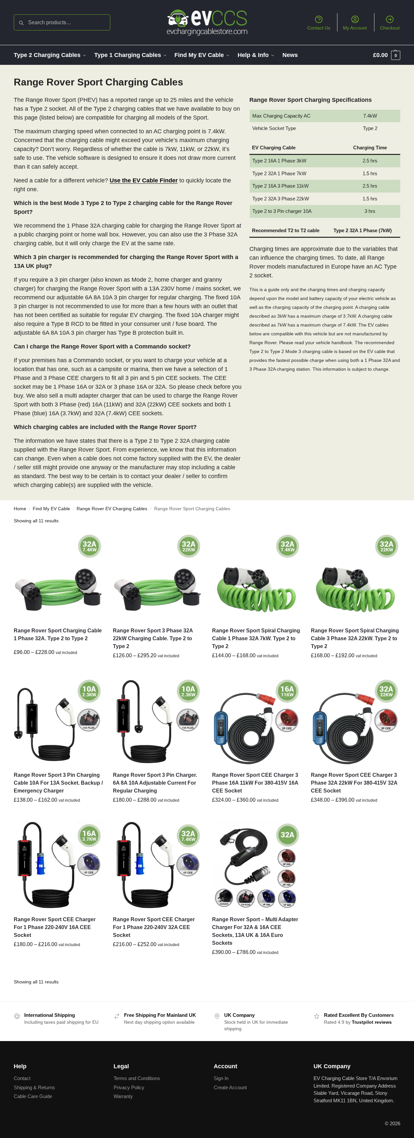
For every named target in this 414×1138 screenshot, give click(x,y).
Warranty (123, 1096)
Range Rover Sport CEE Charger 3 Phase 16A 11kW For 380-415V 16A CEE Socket (255, 782)
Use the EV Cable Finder (144, 180)
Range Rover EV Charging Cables (112, 508)
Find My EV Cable (51, 508)
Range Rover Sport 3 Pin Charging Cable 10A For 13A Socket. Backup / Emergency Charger (58, 782)
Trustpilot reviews (372, 1022)
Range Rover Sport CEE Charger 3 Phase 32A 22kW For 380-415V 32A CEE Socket (354, 782)
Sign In (221, 1078)
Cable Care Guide (33, 1096)
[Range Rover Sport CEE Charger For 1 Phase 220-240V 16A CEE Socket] (58, 865)
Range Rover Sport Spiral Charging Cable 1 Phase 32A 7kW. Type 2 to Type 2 (256, 638)
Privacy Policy (129, 1087)
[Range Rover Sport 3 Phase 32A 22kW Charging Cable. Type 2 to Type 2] (157, 577)
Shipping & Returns (34, 1087)
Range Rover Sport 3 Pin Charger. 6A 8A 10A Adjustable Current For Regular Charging (155, 782)
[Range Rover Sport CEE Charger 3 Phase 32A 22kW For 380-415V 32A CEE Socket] (355, 721)
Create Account (230, 1087)
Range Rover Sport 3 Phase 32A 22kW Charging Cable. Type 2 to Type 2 (153, 638)
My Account (355, 27)
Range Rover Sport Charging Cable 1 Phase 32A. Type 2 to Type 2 (58, 634)
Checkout (390, 27)
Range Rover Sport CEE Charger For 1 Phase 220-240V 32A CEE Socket (154, 927)
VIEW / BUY (58, 666)
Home (20, 508)
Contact (22, 1078)
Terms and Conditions (137, 1078)
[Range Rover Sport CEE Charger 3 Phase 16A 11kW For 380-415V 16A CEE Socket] (256, 721)
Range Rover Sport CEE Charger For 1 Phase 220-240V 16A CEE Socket (55, 927)
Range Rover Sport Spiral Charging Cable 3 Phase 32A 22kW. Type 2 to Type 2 (355, 638)
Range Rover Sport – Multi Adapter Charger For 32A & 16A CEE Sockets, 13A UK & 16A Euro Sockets (255, 931)
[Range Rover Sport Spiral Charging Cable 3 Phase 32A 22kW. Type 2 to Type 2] (355, 577)
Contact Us (318, 27)
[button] (386, 55)
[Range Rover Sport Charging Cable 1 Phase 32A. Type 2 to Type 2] (58, 577)
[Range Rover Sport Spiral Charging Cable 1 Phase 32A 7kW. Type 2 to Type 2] (256, 577)
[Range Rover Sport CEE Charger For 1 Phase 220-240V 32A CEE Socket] (157, 865)
